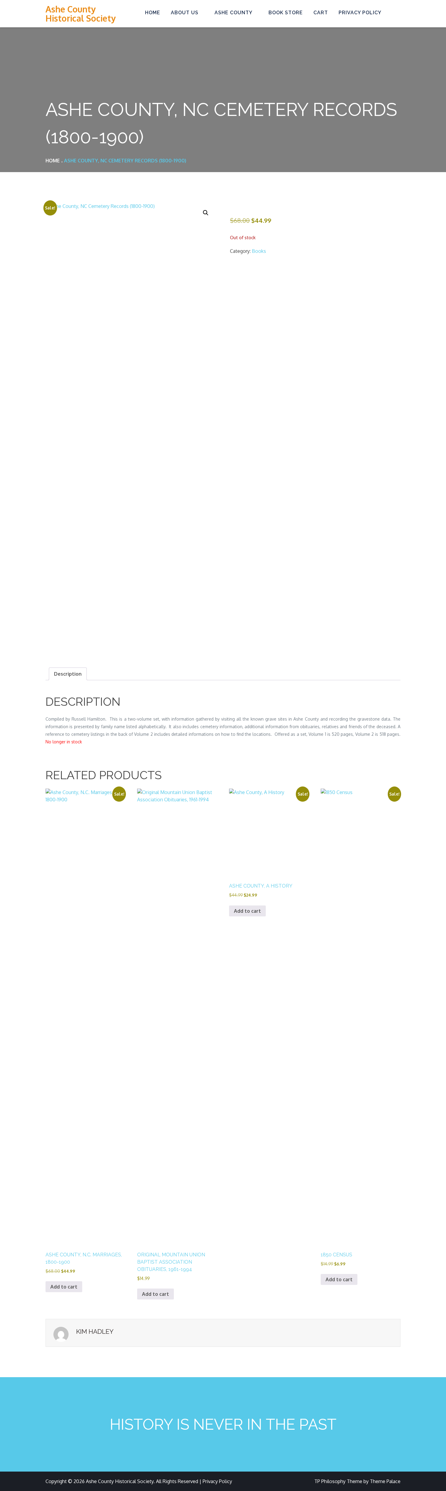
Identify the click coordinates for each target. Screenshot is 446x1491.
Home (152, 12)
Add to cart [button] (63, 1287)
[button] (205, 212)
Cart (320, 12)
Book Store (286, 12)
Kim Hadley (94, 1331)
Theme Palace (385, 1481)
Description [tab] (68, 674)
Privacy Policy (360, 12)
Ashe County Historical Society (81, 14)
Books (259, 251)
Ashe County (233, 12)
